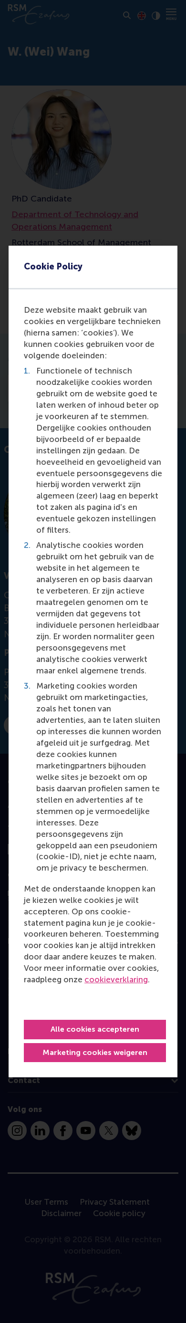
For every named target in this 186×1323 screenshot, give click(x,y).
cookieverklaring (116, 979)
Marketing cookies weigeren (94, 1052)
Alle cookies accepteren (95, 1029)
